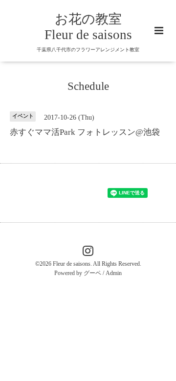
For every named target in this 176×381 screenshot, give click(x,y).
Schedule (88, 86)
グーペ (92, 273)
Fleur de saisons (71, 263)
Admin (114, 273)
